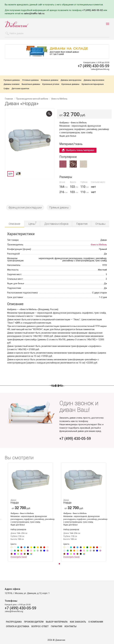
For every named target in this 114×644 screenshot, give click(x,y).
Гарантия (81, 223)
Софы (6, 88)
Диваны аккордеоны (71, 80)
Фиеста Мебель (99, 244)
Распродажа (14, 622)
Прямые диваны (12, 80)
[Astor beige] (83, 167)
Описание (14, 223)
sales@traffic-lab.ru (34, 13)
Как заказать (78, 622)
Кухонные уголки (50, 84)
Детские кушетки (20, 88)
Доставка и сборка (56, 223)
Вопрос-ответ (40, 626)
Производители (33, 622)
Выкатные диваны (31, 84)
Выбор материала (57, 622)
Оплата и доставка (17, 626)
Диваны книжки (11, 84)
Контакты (70, 626)
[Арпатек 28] (62, 167)
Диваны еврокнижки (94, 80)
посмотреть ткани (18, 557)
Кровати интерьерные (93, 84)
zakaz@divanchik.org (100, 69)
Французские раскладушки (25, 207)
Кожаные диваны (49, 80)
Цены (32, 223)
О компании (95, 622)
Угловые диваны (30, 80)
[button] (59, 564)
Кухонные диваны (70, 84)
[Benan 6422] (73, 167)
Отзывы (100, 223)
